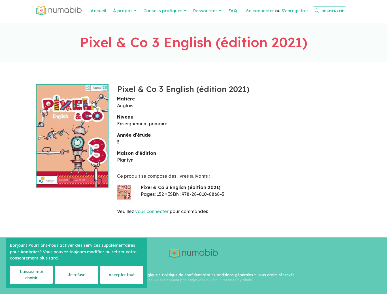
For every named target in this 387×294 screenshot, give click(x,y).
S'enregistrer (295, 10)
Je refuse (76, 274)
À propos (123, 10)
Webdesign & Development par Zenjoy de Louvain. (176, 280)
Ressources (205, 10)
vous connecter (152, 211)
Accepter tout (122, 274)
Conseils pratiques (162, 10)
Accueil (98, 10)
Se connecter (260, 10)
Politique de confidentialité (186, 274)
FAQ (232, 10)
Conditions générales (233, 274)
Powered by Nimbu (237, 280)
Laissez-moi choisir (31, 274)
